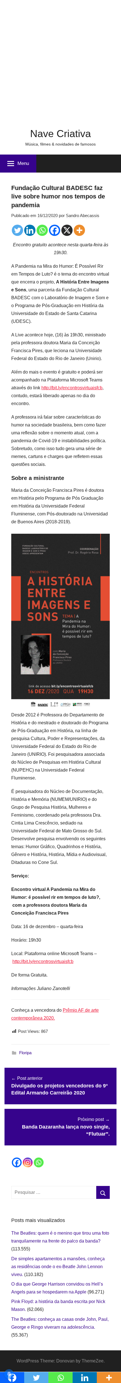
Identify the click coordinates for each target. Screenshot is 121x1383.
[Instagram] (28, 1162)
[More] (79, 230)
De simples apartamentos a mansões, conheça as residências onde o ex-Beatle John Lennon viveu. (58, 1266)
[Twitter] (17, 230)
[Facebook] (54, 230)
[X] (67, 230)
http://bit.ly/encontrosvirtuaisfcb (71, 387)
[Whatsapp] (42, 230)
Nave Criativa (60, 133)
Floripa (25, 1052)
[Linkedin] (29, 230)
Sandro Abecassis (82, 215)
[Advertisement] (60, 60)
